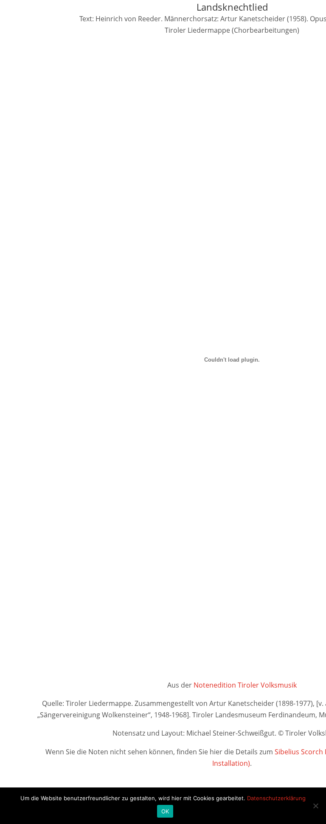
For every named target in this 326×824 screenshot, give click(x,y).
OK (165, 811)
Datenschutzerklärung (276, 798)
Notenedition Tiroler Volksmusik (245, 685)
